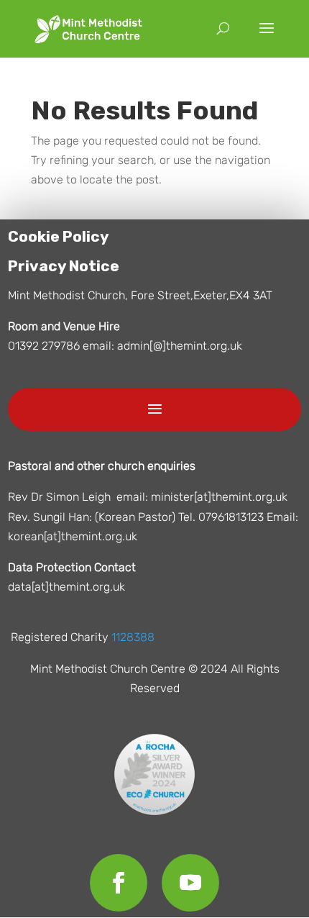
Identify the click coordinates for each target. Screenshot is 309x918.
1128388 (132, 637)
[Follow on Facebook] (118, 883)
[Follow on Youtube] (190, 883)
